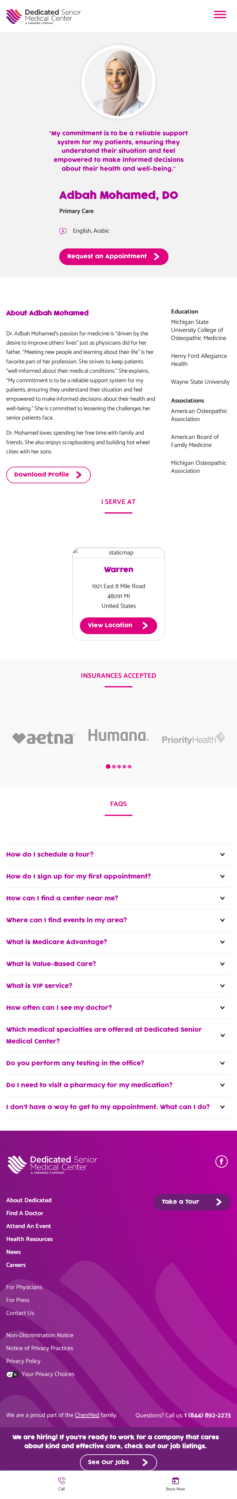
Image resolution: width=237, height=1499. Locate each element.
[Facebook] (223, 1161)
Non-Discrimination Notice (39, 1335)
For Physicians (24, 1287)
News (13, 1252)
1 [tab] (108, 766)
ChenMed (87, 1415)
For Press (17, 1300)
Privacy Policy (23, 1361)
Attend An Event (28, 1226)
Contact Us (20, 1313)
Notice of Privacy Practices (39, 1348)
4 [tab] (124, 766)
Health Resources (29, 1239)
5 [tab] (129, 766)
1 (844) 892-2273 (207, 1415)
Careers (16, 1265)
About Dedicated (29, 1200)
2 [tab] (114, 766)
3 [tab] (119, 766)
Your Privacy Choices (47, 1374)
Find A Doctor (24, 1213)
